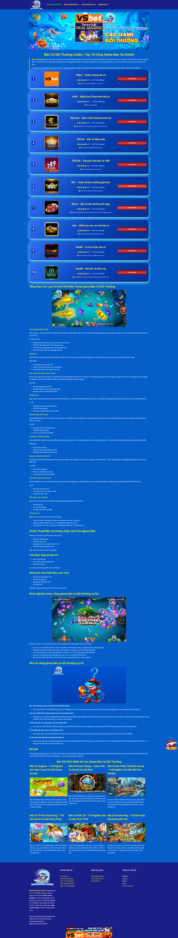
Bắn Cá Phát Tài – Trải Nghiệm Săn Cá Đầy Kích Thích (87, 817)
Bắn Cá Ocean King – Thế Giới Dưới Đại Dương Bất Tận (126, 817)
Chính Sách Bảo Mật (66, 879)
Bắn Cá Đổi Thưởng (54, 4)
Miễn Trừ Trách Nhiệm (67, 886)
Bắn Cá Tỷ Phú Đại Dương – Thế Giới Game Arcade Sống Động (47, 817)
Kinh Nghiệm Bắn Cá (97, 876)
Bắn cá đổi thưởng (38, 59)
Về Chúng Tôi (64, 876)
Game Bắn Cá (95, 881)
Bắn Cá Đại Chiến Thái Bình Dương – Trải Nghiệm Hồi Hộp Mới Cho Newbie (126, 770)
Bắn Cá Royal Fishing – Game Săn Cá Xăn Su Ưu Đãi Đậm (87, 768)
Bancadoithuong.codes (37, 890)
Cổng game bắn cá (88, 4)
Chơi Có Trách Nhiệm (67, 881)
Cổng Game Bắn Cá (97, 879)
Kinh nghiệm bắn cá (71, 4)
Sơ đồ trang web (127, 886)
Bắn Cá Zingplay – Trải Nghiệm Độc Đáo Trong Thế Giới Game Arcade (46, 770)
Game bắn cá (103, 4)
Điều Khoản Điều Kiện (67, 883)
